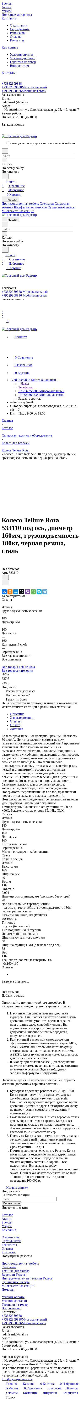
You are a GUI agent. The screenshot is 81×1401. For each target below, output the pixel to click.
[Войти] (3, 308)
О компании (18, 25)
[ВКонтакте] (4, 591)
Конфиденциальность (17, 1379)
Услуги (7, 1226)
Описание (17, 714)
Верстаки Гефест (13, 1274)
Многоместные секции (18, 1286)
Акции (6, 1218)
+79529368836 (24, 91)
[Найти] (5, 176)
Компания (9, 1230)
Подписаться (11, 1203)
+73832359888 (12, 83)
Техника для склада (15, 1271)
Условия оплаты (21, 54)
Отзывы (15, 36)
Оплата (15, 725)
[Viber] (27, 591)
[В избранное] (5, 577)
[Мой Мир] (15, 591)
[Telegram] (44, 591)
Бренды (7, 1222)
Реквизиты (17, 33)
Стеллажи (9, 1267)
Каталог (7, 1215)
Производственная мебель (20, 1263)
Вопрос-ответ (19, 65)
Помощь (8, 1289)
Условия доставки (22, 58)
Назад (24, 383)
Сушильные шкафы (15, 1282)
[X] (21, 591)
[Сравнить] (5, 582)
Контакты (17, 40)
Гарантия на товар (23, 62)
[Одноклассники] (9, 591)
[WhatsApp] (33, 591)
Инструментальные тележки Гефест (27, 1278)
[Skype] (39, 591)
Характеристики (21, 717)
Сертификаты (19, 29)
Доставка (16, 729)
